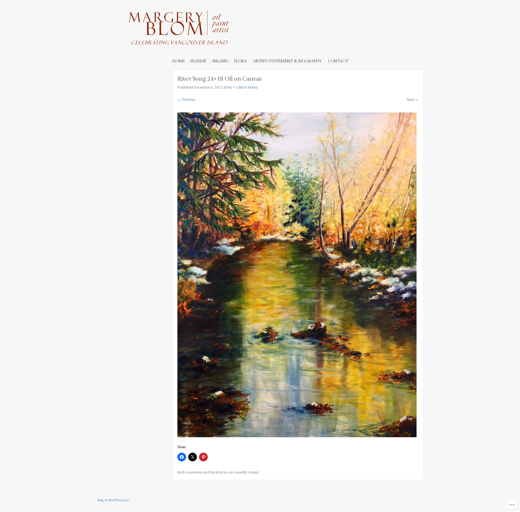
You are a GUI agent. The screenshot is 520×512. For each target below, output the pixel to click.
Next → (412, 99)
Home (178, 61)
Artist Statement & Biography (287, 61)
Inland (220, 61)
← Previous (186, 99)
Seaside (198, 61)
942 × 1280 (235, 87)
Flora (240, 61)
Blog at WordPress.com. (114, 500)
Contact (338, 61)
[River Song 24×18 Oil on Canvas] (297, 435)
